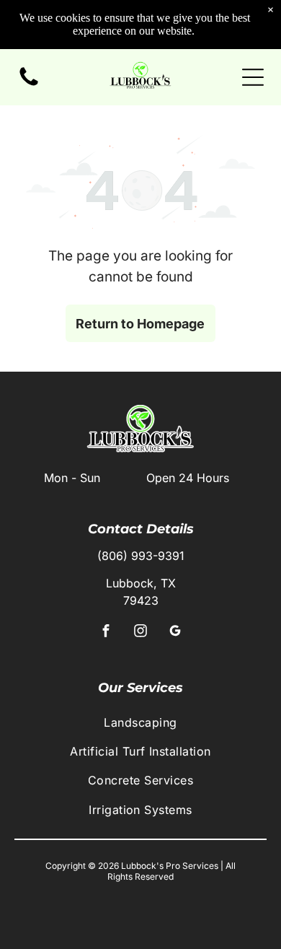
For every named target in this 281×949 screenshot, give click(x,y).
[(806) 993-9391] (28, 84)
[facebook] (106, 632)
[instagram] (141, 632)
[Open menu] (253, 77)
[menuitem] (140, 721)
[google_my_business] (175, 632)
